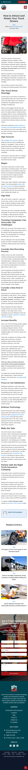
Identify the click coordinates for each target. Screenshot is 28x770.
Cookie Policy (21, 752)
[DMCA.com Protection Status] (12, 768)
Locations (14, 712)
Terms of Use (14, 752)
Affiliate (8, 754)
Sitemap (24, 754)
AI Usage (4, 754)
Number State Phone (7, 657)
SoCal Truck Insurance (17, 26)
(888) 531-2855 (7, 2)
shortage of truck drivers (11, 140)
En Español (14, 722)
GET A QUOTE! (14, 673)
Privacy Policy (7, 752)
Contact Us (14, 720)
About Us (14, 717)
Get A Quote (22, 2)
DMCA (13, 754)
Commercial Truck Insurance (14, 710)
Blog (14, 24)
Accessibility (18, 754)
